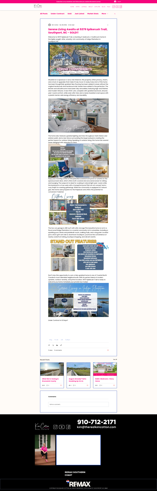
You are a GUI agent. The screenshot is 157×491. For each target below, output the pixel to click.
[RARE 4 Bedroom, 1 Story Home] (105, 369)
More (104, 14)
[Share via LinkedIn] (57, 345)
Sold (69, 14)
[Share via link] (61, 345)
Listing (50, 339)
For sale (56, 339)
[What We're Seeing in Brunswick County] (52, 369)
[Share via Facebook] (49, 345)
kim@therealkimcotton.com (96, 427)
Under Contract (57, 14)
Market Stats (92, 14)
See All (115, 359)
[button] (78, 1)
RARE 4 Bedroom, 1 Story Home (104, 380)
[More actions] (108, 25)
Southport (67, 339)
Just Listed (79, 14)
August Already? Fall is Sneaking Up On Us (77, 380)
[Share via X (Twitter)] (53, 345)
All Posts (44, 14)
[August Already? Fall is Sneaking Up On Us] (78, 369)
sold (62, 339)
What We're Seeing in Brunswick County (50, 380)
